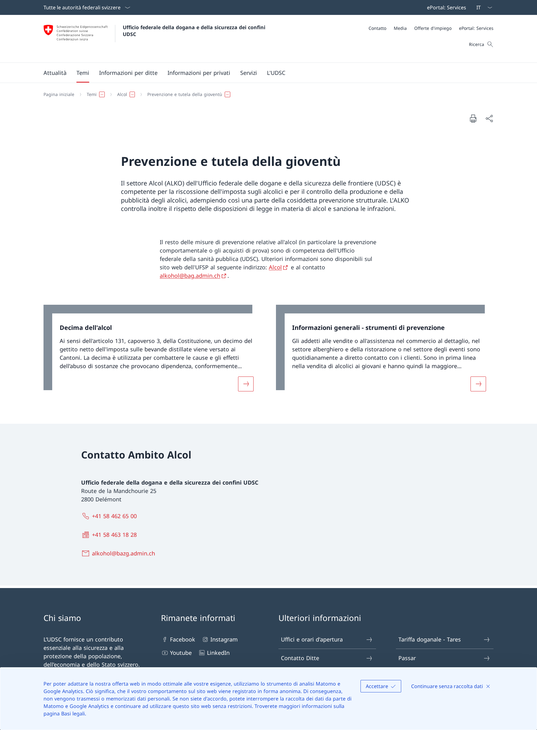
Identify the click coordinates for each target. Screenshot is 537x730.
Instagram (224, 639)
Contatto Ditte (300, 658)
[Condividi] (489, 118)
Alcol (275, 267)
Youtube (181, 652)
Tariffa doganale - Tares (429, 639)
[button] (55, 73)
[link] (152, 352)
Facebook (182, 639)
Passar (407, 658)
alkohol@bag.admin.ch (190, 275)
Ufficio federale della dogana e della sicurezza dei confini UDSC (195, 31)
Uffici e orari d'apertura (312, 639)
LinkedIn (218, 652)
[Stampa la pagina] (473, 118)
